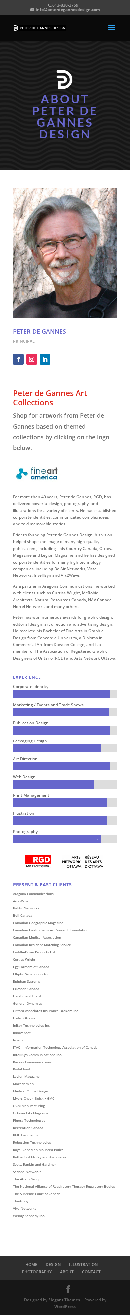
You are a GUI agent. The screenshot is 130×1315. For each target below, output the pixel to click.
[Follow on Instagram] (31, 359)
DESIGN (53, 1264)
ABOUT (67, 1272)
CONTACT (91, 1272)
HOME (31, 1264)
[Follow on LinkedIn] (45, 359)
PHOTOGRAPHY (37, 1272)
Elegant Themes (64, 1300)
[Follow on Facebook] (18, 359)
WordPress (65, 1306)
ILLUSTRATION (83, 1264)
